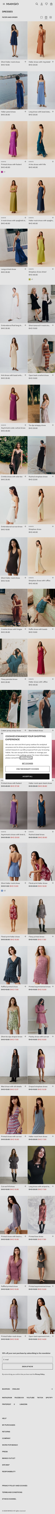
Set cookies (27, 763)
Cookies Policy (26, 758)
